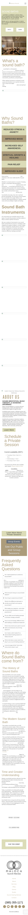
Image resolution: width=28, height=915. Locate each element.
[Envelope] (8, 906)
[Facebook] (4, 906)
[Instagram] (15, 906)
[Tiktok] (23, 906)
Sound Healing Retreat (14, 895)
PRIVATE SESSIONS (14, 817)
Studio (14, 892)
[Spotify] (19, 906)
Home (14, 878)
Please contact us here (17, 466)
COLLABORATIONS (14, 827)
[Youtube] (12, 906)
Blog (14, 887)
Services (14, 884)
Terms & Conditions (14, 911)
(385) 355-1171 (14, 902)
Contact (14, 897)
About (14, 881)
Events (14, 889)
